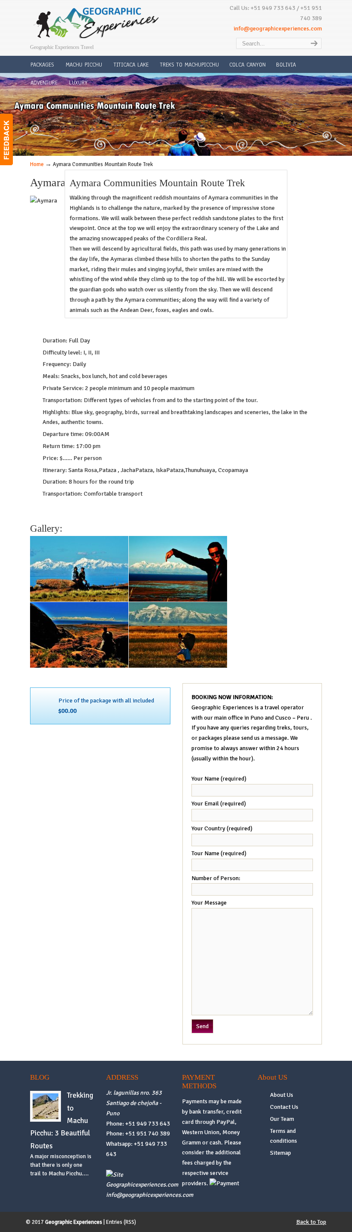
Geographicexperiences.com (142, 1184)
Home (37, 164)
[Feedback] (6, 139)
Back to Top (311, 1222)
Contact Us (284, 1107)
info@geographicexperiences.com (278, 28)
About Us (281, 1095)
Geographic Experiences (97, 23)
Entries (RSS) (121, 1222)
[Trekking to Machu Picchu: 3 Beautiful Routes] (45, 1117)
